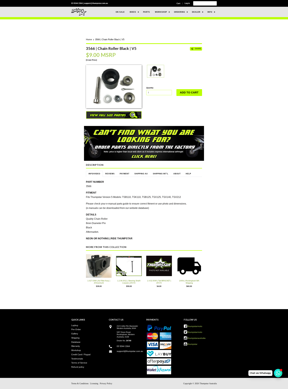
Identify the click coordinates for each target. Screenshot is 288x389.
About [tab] (177, 174)
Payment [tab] (124, 174)
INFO (209, 12)
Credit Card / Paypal (80, 354)
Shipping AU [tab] (141, 174)
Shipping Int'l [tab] (160, 174)
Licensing (94, 383)
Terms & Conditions (79, 383)
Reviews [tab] (110, 174)
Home (89, 39)
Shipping (75, 338)
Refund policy (77, 367)
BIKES (133, 12)
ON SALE (120, 12)
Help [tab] (188, 174)
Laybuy (74, 325)
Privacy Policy (106, 383)
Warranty (75, 346)
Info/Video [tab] (94, 174)
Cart (178, 3)
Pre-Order (76, 329)
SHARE (197, 49)
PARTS (146, 12)
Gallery (74, 333)
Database (75, 342)
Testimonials (77, 358)
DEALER (196, 12)
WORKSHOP (161, 12)
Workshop (76, 350)
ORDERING (179, 12)
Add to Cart (189, 92)
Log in (187, 3)
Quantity (149, 88)
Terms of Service (79, 363)
